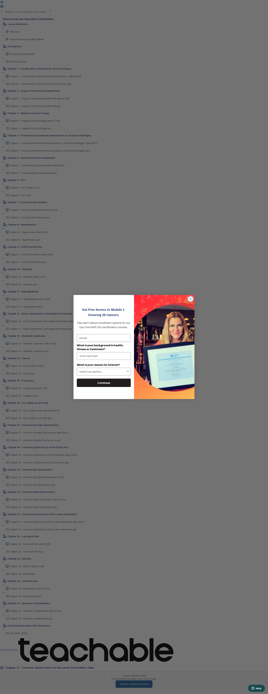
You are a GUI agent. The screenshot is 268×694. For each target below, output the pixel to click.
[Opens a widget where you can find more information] (256, 688)
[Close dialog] (190, 299)
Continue (103, 383)
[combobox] (102, 371)
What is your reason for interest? (98, 365)
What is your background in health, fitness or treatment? (100, 347)
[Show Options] (127, 371)
